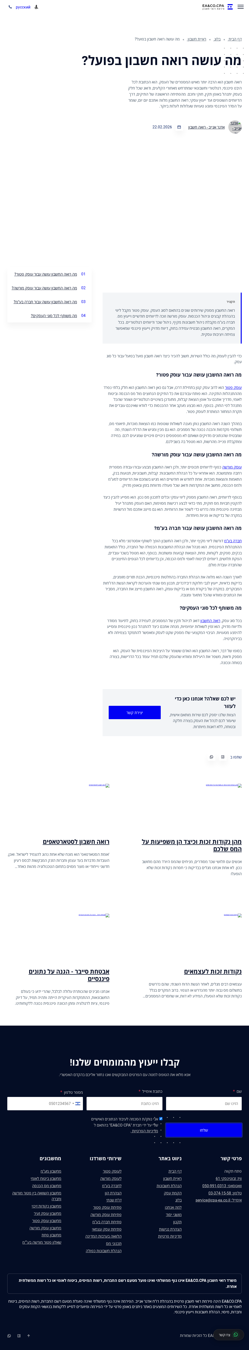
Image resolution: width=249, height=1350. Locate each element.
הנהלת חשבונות (169, 1186)
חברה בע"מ (233, 541)
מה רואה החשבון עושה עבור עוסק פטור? (45, 274)
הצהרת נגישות (170, 1229)
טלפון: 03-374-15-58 (225, 1193)
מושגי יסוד (174, 1214)
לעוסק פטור (112, 1171)
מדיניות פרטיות (170, 1236)
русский (23, 7)
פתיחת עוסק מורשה (106, 1214)
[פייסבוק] (223, 757)
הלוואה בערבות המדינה (103, 1236)
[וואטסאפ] (211, 757)
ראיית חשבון (196, 39)
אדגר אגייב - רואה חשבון (206, 127)
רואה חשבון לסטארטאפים (76, 841)
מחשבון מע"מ (51, 1171)
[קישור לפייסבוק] (9, 1336)
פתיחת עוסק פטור (107, 1207)
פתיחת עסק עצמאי (107, 1229)
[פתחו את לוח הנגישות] (36, 7)
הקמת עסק (173, 1193)
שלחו (204, 1130)
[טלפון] (9, 7)
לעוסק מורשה (111, 1178)
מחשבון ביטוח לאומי (46, 1178)
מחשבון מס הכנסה (46, 1186)
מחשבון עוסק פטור (46, 1220)
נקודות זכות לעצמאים (213, 971)
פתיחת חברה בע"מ (107, 1222)
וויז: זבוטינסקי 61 (229, 1178)
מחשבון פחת (51, 1235)
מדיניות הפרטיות (144, 1131)
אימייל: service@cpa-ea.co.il (219, 1200)
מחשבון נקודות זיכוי (46, 1206)
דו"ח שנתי (114, 1200)
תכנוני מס (114, 1243)
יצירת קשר (134, 712)
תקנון (177, 1222)
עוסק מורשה (232, 467)
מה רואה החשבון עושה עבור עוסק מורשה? (44, 288)
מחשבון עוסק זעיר (47, 1213)
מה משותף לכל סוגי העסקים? (54, 315)
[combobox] (77, 1103)
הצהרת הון (113, 1193)
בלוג (217, 39)
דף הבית (235, 39)
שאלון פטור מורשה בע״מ (41, 1242)
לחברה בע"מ (112, 1186)
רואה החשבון (210, 620)
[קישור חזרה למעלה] (29, 1336)
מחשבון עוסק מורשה (45, 1228)
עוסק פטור (233, 387)
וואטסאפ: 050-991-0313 (222, 1186)
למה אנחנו (173, 1207)
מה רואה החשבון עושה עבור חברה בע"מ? (45, 302)
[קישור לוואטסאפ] (19, 1336)
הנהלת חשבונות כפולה (104, 1251)
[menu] (241, 7)
